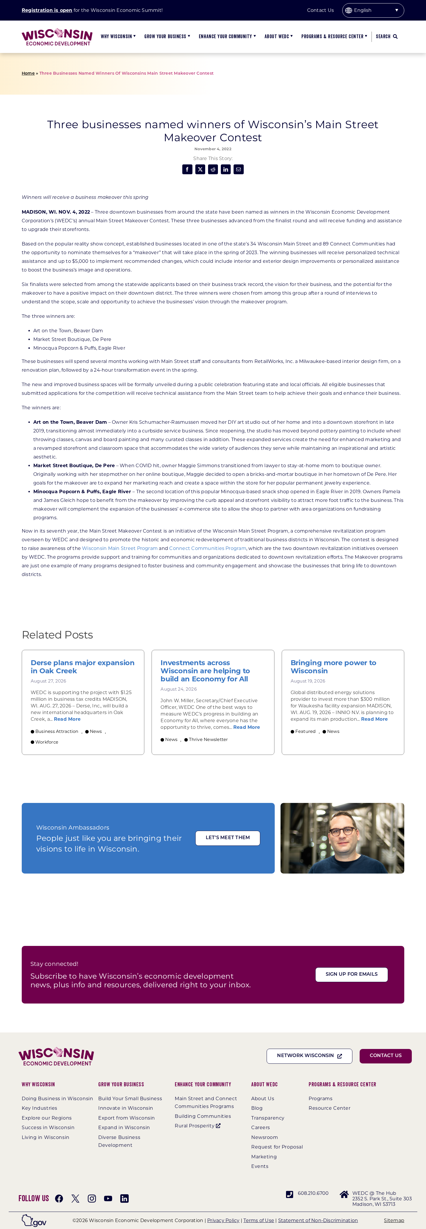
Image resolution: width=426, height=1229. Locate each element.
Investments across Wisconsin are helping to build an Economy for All (205, 671)
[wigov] (34, 1216)
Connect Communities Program (207, 548)
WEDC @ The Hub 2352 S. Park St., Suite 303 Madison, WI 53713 (382, 1199)
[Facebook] (187, 169)
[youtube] (108, 1199)
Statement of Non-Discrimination (318, 1220)
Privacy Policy (223, 1220)
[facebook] (59, 1199)
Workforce (46, 742)
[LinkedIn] (225, 169)
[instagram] (92, 1199)
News (96, 731)
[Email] (238, 169)
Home (28, 73)
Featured (305, 731)
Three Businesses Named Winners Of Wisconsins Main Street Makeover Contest (126, 73)
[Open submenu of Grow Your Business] (188, 36)
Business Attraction (57, 731)
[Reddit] (213, 169)
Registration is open (47, 10)
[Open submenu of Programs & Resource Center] (365, 36)
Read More (67, 719)
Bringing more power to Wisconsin (333, 667)
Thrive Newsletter (208, 739)
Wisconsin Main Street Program (120, 548)
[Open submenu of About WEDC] (291, 36)
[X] (200, 169)
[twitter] (75, 1199)
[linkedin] (124, 1199)
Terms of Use (258, 1220)
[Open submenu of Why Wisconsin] (134, 36)
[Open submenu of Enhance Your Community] (254, 36)
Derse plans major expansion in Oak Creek (83, 667)
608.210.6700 (313, 1193)
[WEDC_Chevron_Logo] (57, 30)
